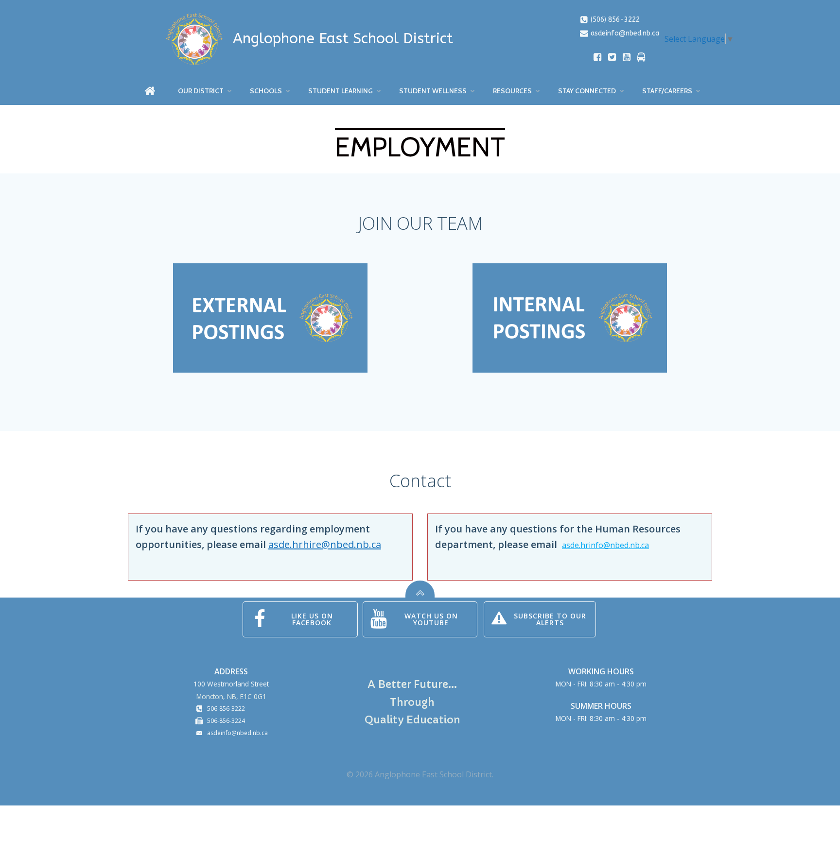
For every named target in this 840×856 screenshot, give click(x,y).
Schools (266, 90)
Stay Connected (587, 90)
